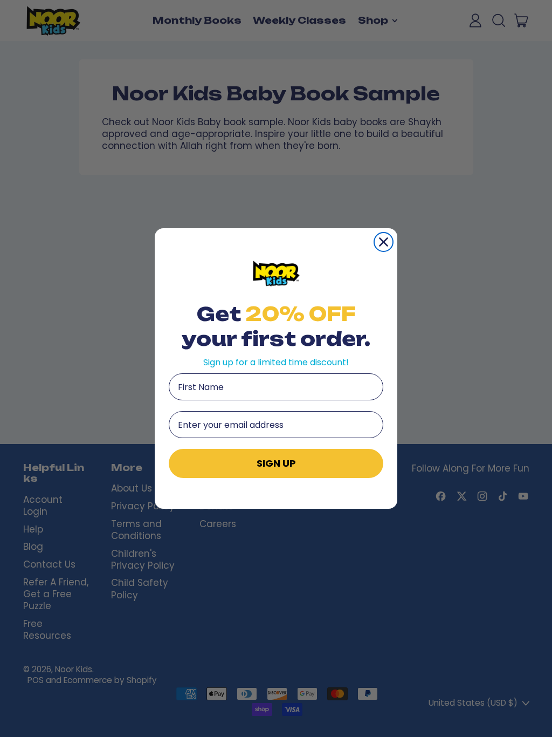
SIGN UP (276, 463)
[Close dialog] (383, 242)
